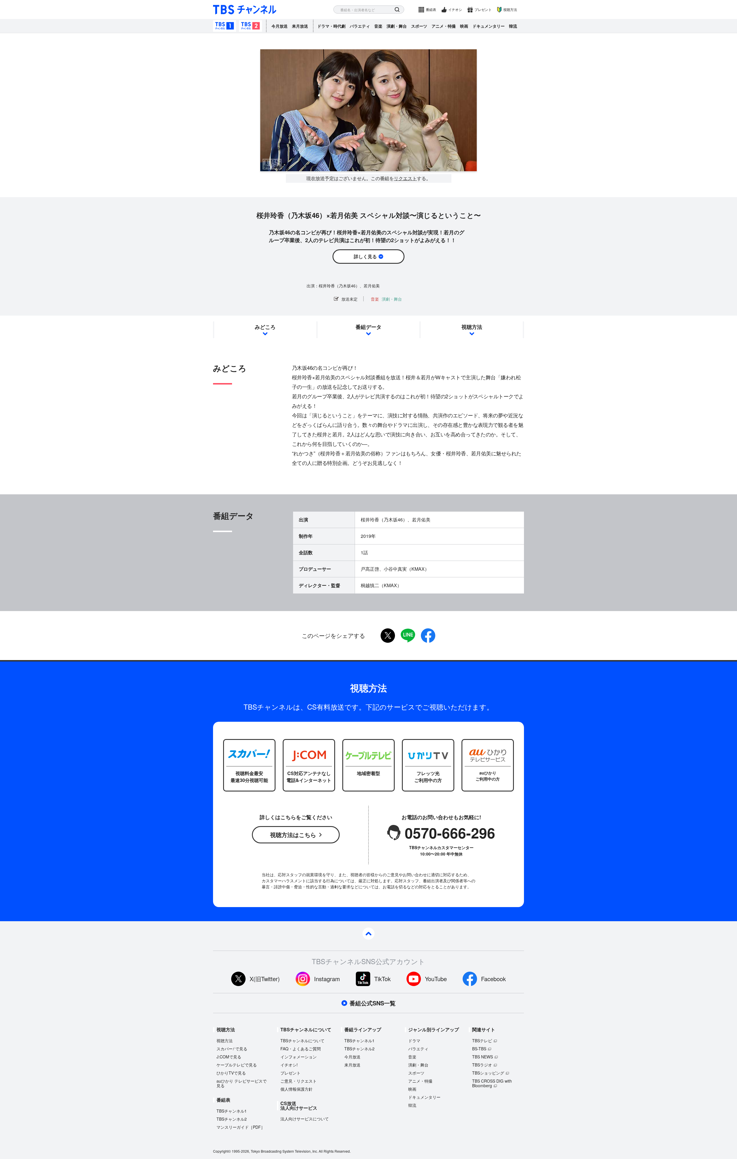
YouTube (436, 979)
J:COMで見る (228, 1057)
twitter (388, 635)
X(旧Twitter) (265, 979)
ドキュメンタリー (488, 26)
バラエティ (360, 26)
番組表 (431, 9)
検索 (397, 9)
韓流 (513, 26)
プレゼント (483, 9)
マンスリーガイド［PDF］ (240, 1127)
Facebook (493, 979)
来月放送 (300, 26)
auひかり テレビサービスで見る (241, 1083)
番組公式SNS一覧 (372, 1003)
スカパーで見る (231, 1048)
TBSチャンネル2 (250, 26)
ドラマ (414, 1040)
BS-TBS (479, 1048)
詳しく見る (365, 256)
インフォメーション (298, 1057)
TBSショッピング (488, 1073)
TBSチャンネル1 (224, 26)
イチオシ (455, 9)
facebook (428, 635)
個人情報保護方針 (296, 1089)
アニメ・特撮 (444, 26)
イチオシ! (289, 1065)
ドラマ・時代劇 (331, 26)
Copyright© (222, 1151)
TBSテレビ (482, 1040)
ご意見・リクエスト (298, 1081)
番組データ (368, 327)
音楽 (378, 26)
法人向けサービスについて (304, 1119)
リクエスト (405, 178)
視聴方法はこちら (293, 834)
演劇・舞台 (397, 26)
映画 (464, 26)
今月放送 (279, 26)
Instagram (327, 979)
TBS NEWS (482, 1057)
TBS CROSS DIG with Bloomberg (492, 1083)
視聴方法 (510, 9)
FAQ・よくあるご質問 (300, 1048)
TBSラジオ (482, 1065)
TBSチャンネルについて (302, 1040)
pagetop (368, 934)
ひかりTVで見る (231, 1073)
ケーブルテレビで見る (236, 1065)
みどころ (265, 327)
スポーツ (419, 26)
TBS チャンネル (244, 9)
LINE (408, 635)
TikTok (382, 979)
